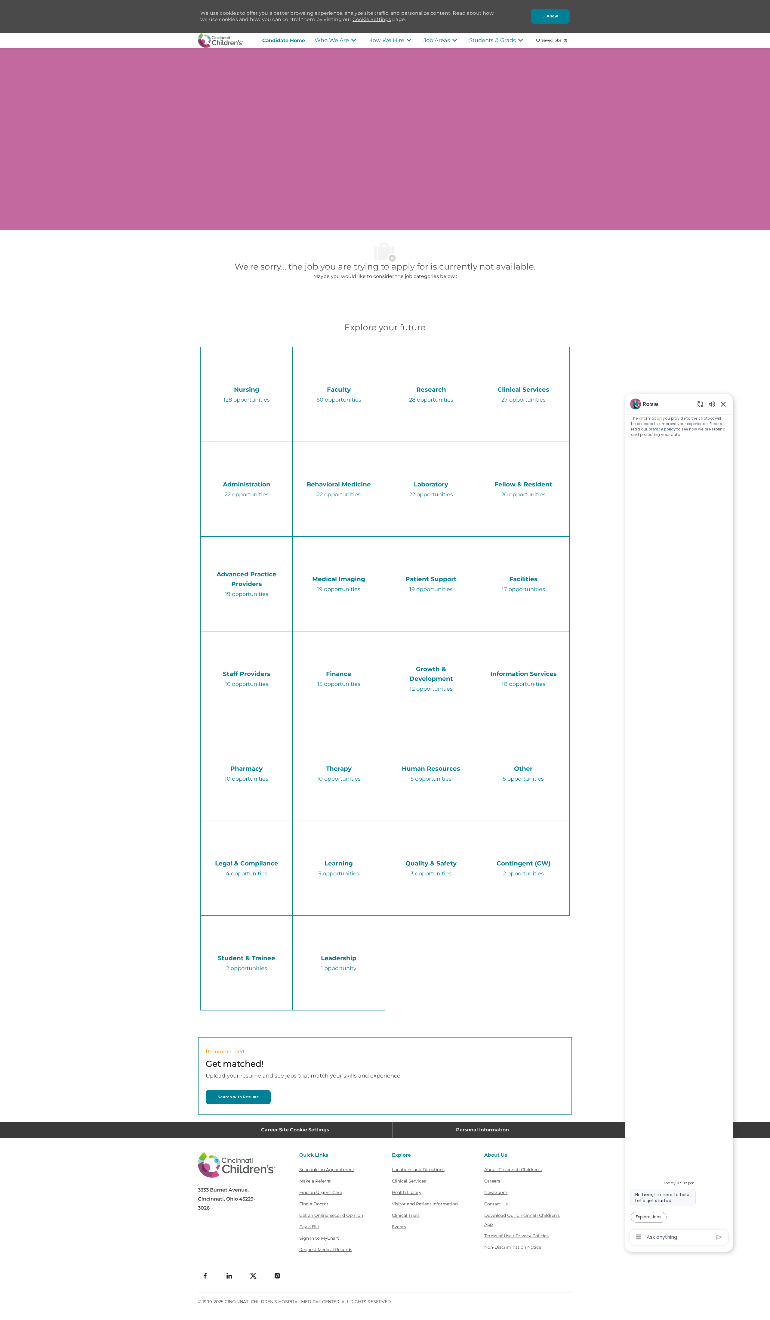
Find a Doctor (313, 1204)
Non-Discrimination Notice (512, 1247)
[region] (679, 820)
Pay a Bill (309, 1226)
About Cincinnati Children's (513, 1169)
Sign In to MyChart (319, 1238)
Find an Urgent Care (320, 1192)
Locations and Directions (418, 1169)
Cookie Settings (372, 19)
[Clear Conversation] (700, 404)
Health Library (406, 1192)
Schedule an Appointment (326, 1169)
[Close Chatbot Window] (723, 404)
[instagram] (277, 1276)
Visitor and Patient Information (425, 1204)
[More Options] (638, 1237)
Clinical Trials (406, 1215)
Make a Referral (315, 1181)
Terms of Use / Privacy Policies (516, 1235)
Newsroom (495, 1192)
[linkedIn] (229, 1276)
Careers (492, 1181)
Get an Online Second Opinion (331, 1215)
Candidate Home (283, 40)
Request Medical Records (325, 1249)
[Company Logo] (220, 40)
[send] (719, 1237)
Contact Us (496, 1204)
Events (399, 1226)
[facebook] (205, 1276)
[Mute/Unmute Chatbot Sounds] (711, 403)
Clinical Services (409, 1181)
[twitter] (253, 1276)
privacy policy (662, 429)
